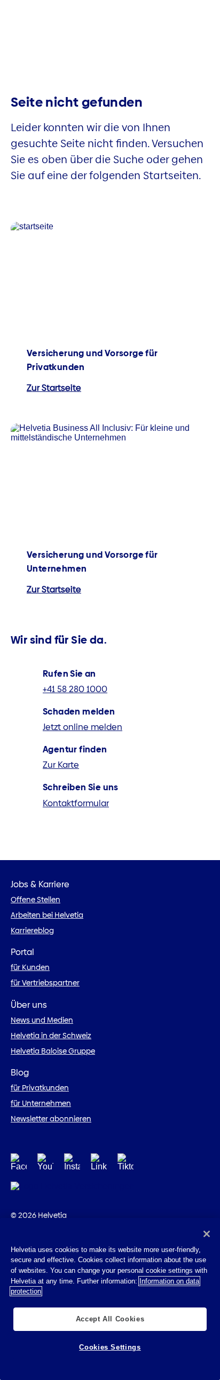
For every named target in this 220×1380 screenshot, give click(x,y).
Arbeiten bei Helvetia (47, 915)
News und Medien (42, 1020)
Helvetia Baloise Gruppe (53, 1051)
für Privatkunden (40, 1087)
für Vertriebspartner (45, 982)
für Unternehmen (41, 1103)
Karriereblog (32, 930)
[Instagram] (72, 1165)
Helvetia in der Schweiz (51, 1035)
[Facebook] (19, 1165)
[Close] (206, 1234)
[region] (110, 1299)
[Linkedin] (99, 1165)
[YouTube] (45, 1165)
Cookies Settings (110, 1347)
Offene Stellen (35, 899)
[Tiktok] (125, 1165)
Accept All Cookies (110, 1319)
